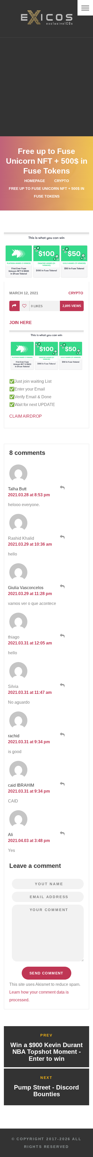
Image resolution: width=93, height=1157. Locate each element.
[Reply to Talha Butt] (62, 488)
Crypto (61, 181)
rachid (13, 736)
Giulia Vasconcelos (25, 587)
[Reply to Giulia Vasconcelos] (62, 586)
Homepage (34, 181)
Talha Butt (17, 489)
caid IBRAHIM (21, 785)
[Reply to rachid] (62, 735)
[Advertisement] (46, 86)
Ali (10, 834)
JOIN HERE (20, 322)
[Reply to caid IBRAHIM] (62, 784)
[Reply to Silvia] (62, 685)
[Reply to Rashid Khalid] (62, 537)
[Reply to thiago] (62, 636)
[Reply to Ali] (62, 833)
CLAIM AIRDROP (25, 416)
